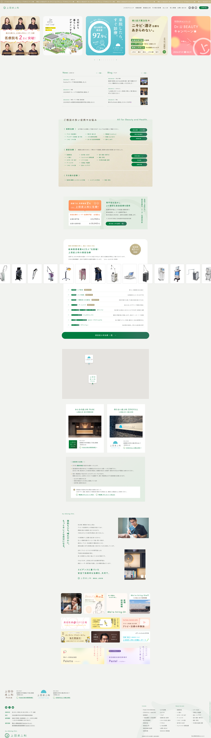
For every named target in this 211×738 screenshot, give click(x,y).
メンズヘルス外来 (95, 180)
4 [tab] (104, 60)
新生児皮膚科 (138, 134)
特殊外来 (138, 138)
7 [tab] (109, 60)
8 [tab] (111, 60)
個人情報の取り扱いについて (198, 736)
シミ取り (69, 157)
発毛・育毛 (102, 157)
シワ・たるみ (84, 160)
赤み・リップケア (85, 165)
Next (116, 60)
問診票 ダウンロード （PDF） (86, 495)
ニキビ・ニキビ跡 (71, 139)
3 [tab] (102, 60)
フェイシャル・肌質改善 (87, 157)
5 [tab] (105, 60)
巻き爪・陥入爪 (92, 134)
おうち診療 (163, 710)
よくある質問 (163, 726)
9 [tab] (113, 60)
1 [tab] (98, 60)
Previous (94, 60)
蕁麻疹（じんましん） (111, 134)
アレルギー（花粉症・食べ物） (75, 137)
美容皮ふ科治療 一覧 (116, 224)
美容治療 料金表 (147, 728)
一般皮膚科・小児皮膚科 (138, 130)
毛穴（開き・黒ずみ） (104, 155)
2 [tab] (100, 60)
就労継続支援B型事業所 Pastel (23, 725)
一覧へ (100, 73)
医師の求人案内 (164, 718)
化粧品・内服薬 (85, 163)
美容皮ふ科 (146, 726)
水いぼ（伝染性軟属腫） (94, 139)
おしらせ (162, 712)
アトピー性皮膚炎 (71, 134)
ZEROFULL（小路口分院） (134, 448)
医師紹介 (145, 715)
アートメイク (70, 163)
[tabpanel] (105, 35)
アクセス (162, 723)
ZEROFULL (149, 712)
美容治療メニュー (139, 156)
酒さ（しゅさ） (109, 139)
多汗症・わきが (85, 155)
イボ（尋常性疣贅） (93, 137)
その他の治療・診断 (104, 160)
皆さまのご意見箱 (165, 731)
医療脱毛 (69, 155)
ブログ (162, 715)
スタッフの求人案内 (165, 720)
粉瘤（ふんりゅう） (110, 137)
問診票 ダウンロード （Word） (106, 495)
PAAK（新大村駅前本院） (90, 447)
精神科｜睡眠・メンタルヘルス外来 (76, 180)
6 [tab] (107, 60)
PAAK (149, 710)
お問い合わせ (163, 728)
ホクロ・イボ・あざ (71, 160)
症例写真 (139, 164)
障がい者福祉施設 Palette (22, 723)
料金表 (139, 160)
